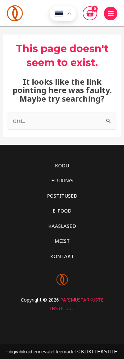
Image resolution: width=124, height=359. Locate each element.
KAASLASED (62, 226)
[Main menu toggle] (110, 13)
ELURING (62, 180)
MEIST (62, 240)
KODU (62, 165)
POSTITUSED (62, 195)
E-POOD (62, 210)
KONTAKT (62, 256)
